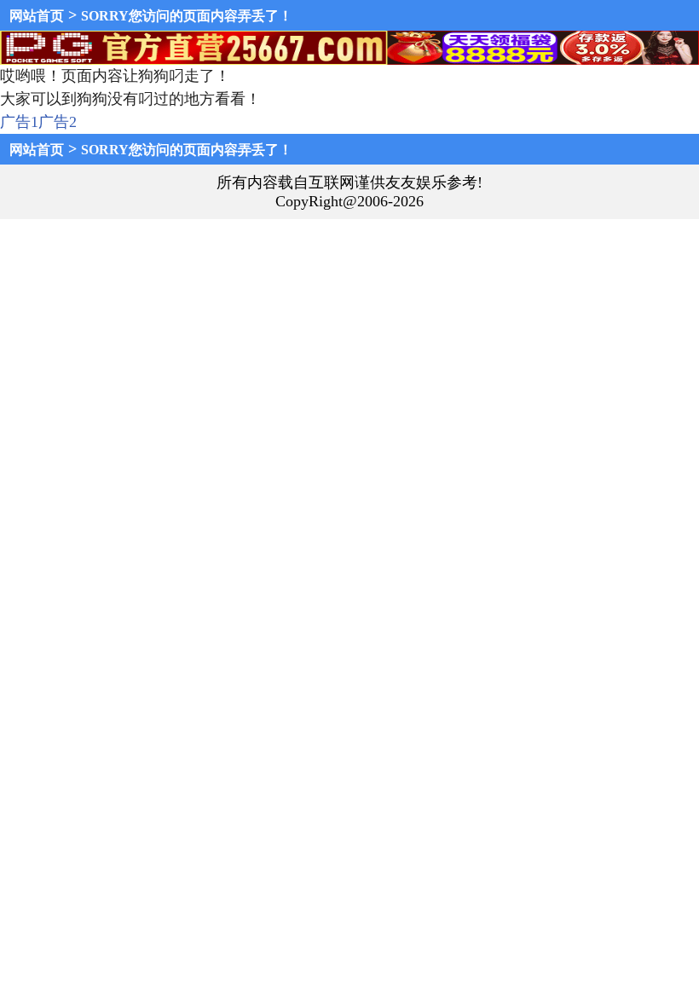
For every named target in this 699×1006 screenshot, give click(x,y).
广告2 (57, 121)
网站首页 (36, 16)
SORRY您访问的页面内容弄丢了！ (186, 16)
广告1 (19, 121)
